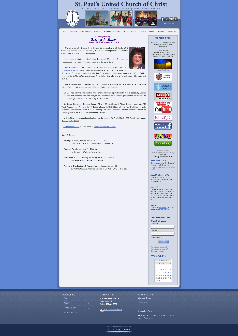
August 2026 (163, 260)
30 (157, 280)
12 (163, 272)
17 (159, 275)
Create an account (157, 251)
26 (163, 278)
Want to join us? (71, 312)
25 (161, 278)
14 (168, 272)
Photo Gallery (70, 308)
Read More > (144, 302)
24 (159, 278)
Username (154, 223)
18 (161, 275)
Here (156, 42)
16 (157, 275)
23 (157, 278)
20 (165, 275)
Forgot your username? (159, 249)
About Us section (164, 177)
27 (165, 278)
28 (168, 278)
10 (159, 272)
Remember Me (156, 238)
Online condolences (71, 127)
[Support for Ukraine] (163, 64)
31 (159, 280)
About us (68, 303)
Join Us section (155, 195)
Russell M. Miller (68, 70)
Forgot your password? (159, 247)
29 (170, 278)
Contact (67, 298)
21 (168, 275)
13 (165, 272)
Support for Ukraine (163, 70)
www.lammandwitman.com (105, 127)
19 (163, 275)
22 (170, 275)
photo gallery (163, 208)
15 (170, 272)
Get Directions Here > (113, 310)
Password (154, 230)
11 (161, 272)
